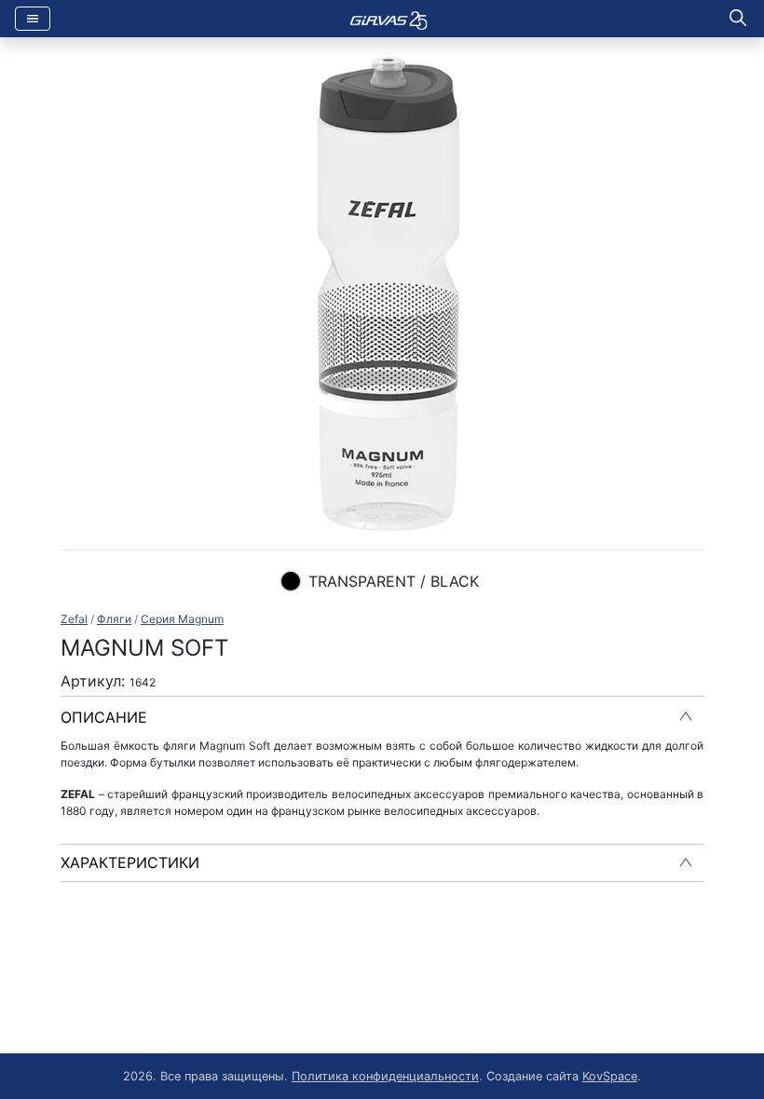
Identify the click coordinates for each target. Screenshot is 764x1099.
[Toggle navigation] (32, 19)
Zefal (74, 619)
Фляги (114, 619)
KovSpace (609, 1076)
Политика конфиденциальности (385, 1076)
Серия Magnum (182, 619)
